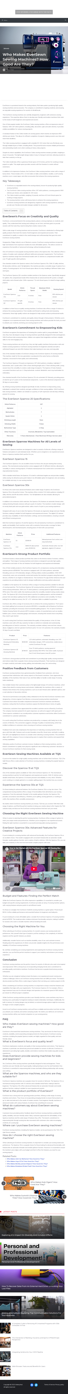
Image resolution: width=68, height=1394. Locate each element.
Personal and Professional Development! (20, 1262)
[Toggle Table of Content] (20, 210)
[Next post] (64, 1196)
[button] (65, 20)
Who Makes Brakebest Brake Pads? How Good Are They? (27, 1166)
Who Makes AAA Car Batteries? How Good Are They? (25, 1159)
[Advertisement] (34, 87)
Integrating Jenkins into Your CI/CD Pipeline (27, 1352)
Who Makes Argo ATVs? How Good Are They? (23, 1161)
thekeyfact (34, 5)
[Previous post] (3, 1183)
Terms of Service (49, 1384)
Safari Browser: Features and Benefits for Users (28, 1366)
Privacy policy (59, 1384)
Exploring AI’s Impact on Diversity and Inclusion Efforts (27, 1235)
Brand (6, 48)
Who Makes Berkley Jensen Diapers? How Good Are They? (27, 1164)
